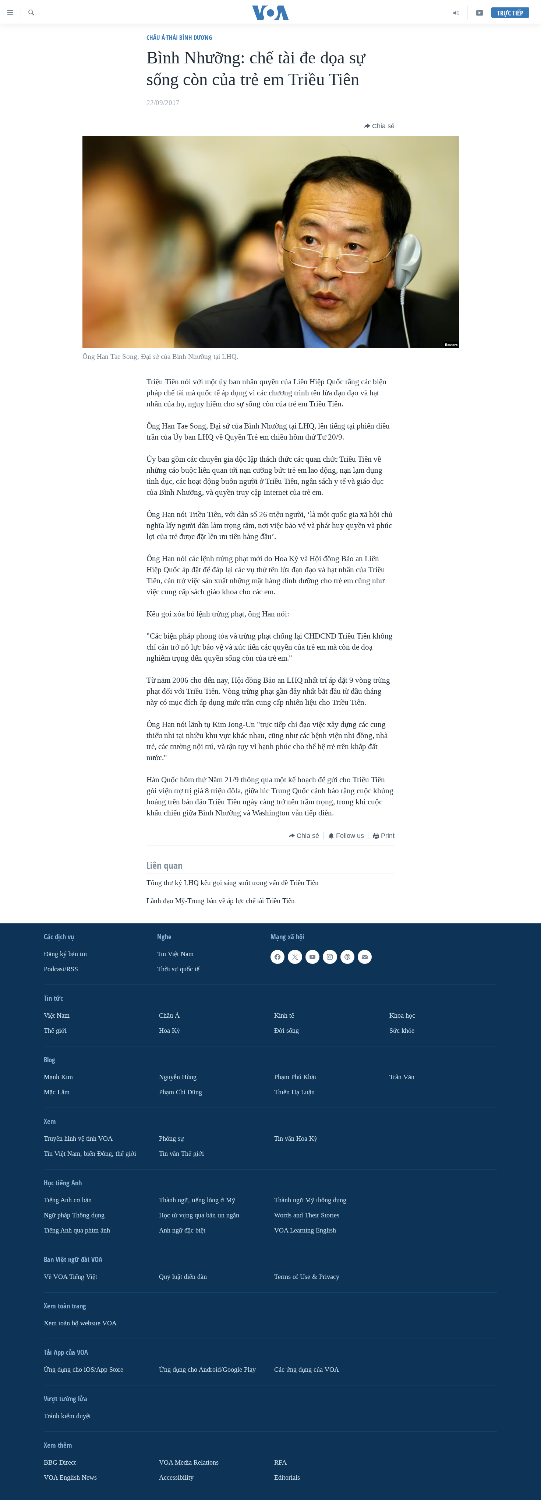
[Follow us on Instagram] (330, 957)
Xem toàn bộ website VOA (80, 1323)
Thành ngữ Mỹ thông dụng (310, 1200)
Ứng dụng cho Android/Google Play (207, 1369)
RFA (280, 1462)
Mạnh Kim (58, 1077)
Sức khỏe (401, 1031)
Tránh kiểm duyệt (67, 1416)
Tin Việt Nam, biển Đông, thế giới (90, 1153)
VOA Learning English (305, 1230)
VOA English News (70, 1477)
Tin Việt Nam (175, 954)
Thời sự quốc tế (178, 969)
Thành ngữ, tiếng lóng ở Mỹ (197, 1200)
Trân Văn (401, 1077)
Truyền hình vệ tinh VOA (78, 1138)
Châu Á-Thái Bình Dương (179, 37)
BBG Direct (60, 1462)
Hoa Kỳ (169, 1031)
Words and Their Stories (306, 1215)
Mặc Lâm (57, 1092)
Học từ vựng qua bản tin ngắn (199, 1215)
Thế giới (55, 1031)
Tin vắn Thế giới (181, 1153)
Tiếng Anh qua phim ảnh (77, 1230)
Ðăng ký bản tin (65, 954)
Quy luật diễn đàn (183, 1276)
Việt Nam (57, 1015)
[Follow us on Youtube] (312, 957)
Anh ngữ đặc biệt (182, 1230)
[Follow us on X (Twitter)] (295, 957)
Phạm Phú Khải (295, 1077)
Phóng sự (171, 1138)
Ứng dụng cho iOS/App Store (83, 1369)
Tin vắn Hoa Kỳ (295, 1138)
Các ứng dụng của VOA (306, 1369)
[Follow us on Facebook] (277, 957)
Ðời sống (286, 1031)
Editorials (287, 1477)
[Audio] (456, 13)
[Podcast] (347, 957)
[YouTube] (479, 13)
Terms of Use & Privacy (306, 1276)
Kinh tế (284, 1015)
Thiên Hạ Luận (294, 1092)
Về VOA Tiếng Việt (70, 1276)
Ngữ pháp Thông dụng (74, 1215)
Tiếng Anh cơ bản (68, 1200)
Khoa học (402, 1015)
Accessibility (176, 1477)
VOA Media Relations (189, 1462)
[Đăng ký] (365, 957)
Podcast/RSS (61, 969)
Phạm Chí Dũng (180, 1092)
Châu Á (169, 1015)
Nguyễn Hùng (178, 1077)
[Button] (379, 126)
